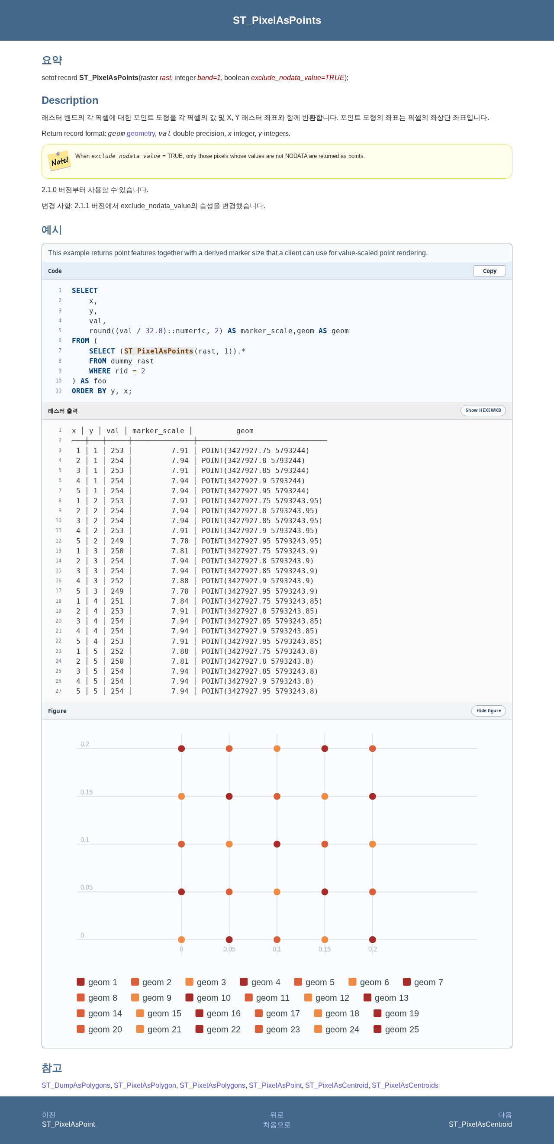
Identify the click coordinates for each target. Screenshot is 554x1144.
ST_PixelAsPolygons (212, 1085)
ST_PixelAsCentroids (405, 1085)
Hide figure (489, 710)
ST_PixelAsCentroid (336, 1085)
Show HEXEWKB (483, 410)
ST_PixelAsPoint (275, 1085)
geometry (141, 133)
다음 (505, 1114)
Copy (489, 271)
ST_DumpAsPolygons (76, 1085)
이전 (49, 1114)
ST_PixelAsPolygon (145, 1085)
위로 (277, 1114)
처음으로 (277, 1124)
